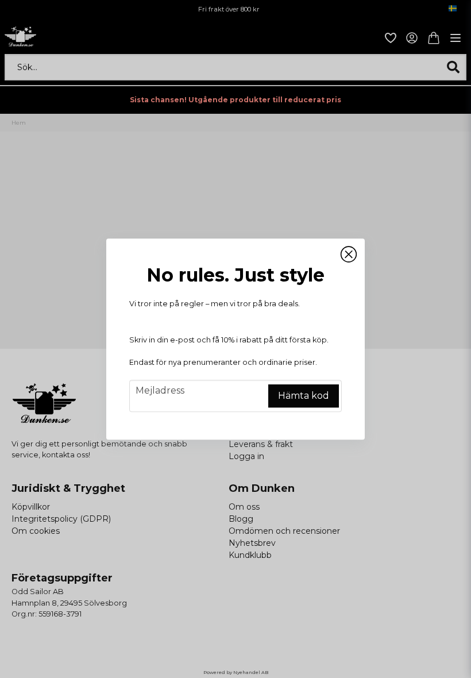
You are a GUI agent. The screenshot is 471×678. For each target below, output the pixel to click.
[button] (348, 254)
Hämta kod (303, 395)
